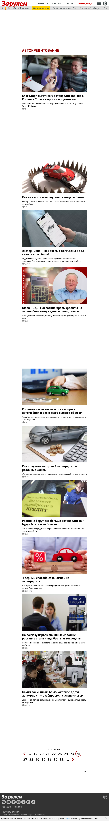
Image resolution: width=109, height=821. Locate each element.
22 (54, 754)
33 (62, 759)
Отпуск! (97, 8)
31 (50, 759)
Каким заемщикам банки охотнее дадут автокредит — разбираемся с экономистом (52, 693)
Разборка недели (62, 8)
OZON (4, 814)
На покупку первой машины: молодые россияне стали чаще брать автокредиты (51, 636)
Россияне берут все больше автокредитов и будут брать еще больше (53, 522)
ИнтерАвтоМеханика (18, 8)
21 (48, 754)
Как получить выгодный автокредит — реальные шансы (49, 468)
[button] (106, 818)
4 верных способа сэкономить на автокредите (45, 579)
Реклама (18, 806)
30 (43, 759)
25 (72, 754)
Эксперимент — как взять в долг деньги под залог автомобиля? (53, 252)
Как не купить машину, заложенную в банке (53, 197)
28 (31, 759)
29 (37, 759)
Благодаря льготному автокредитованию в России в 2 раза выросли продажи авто (53, 97)
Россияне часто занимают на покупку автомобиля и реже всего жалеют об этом (52, 411)
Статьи (56, 3)
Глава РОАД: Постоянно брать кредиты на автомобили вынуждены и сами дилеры (52, 309)
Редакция (6, 806)
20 (42, 754)
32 (56, 759)
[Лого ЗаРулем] (14, 3)
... (29, 754)
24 (66, 754)
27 (25, 759)
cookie (67, 818)
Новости (42, 3)
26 (78, 754)
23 (60, 754)
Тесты (69, 3)
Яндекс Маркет (28, 814)
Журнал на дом (41, 8)
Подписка (40, 814)
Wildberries (14, 814)
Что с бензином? (82, 8)
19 (35, 754)
